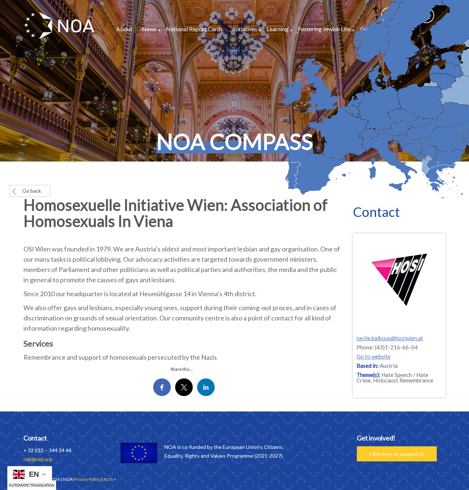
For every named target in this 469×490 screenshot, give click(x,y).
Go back (31, 191)
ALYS (108, 479)
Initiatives (244, 28)
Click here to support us (396, 454)
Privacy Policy (87, 479)
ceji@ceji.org (37, 459)
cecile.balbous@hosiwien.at (390, 338)
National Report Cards (194, 28)
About (124, 28)
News (149, 28)
